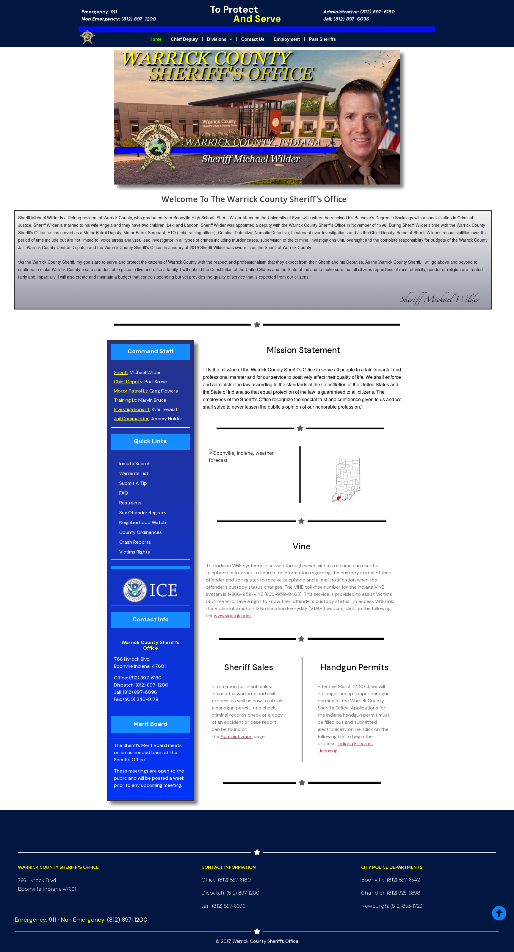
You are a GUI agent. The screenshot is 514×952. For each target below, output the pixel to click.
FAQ (123, 493)
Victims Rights (134, 552)
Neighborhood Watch (142, 522)
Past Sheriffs (322, 39)
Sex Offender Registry (143, 512)
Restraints (130, 503)
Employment (287, 39)
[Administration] (253, 736)
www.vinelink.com (232, 615)
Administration (236, 736)
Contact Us (252, 39)
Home (155, 39)
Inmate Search (135, 463)
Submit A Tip (133, 483)
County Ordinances (140, 532)
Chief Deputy (184, 39)
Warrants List (133, 473)
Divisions (216, 39)
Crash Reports (135, 542)
